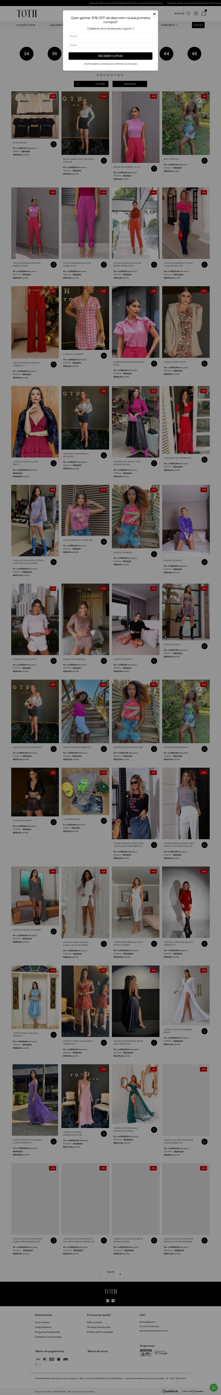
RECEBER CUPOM (110, 56)
